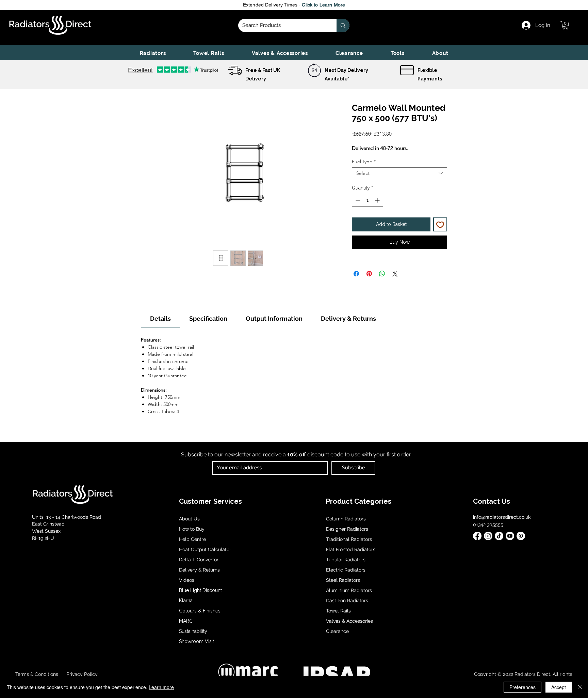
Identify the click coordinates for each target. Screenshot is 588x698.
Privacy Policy (81, 674)
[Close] (580, 687)
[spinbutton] (367, 200)
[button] (152, 53)
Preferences (522, 687)
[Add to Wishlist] (440, 224)
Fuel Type (364, 162)
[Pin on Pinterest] (369, 274)
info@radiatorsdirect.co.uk (501, 517)
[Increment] (378, 200)
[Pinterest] (521, 536)
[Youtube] (510, 536)
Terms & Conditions (36, 674)
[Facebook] (477, 536)
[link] (565, 25)
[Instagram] (488, 536)
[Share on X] (395, 274)
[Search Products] (343, 25)
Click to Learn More (323, 4)
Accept (558, 687)
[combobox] (399, 173)
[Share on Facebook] (356, 274)
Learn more (161, 687)
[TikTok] (499, 536)
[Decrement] (357, 200)
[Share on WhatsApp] (382, 274)
